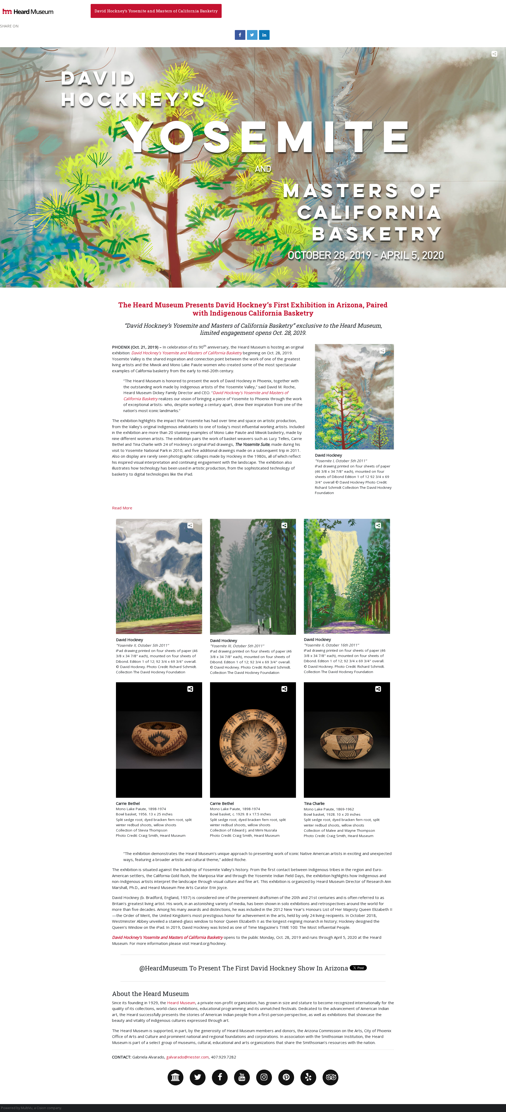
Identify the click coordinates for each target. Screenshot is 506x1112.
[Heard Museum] (175, 1077)
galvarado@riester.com (187, 1057)
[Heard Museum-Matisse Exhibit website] (28, 10)
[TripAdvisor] (330, 1077)
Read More (122, 507)
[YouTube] (242, 1077)
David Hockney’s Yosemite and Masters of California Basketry (156, 10)
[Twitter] (198, 1077)
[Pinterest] (286, 1077)
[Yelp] (308, 1077)
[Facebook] (220, 1077)
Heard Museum (181, 1002)
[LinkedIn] (264, 35)
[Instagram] (264, 1077)
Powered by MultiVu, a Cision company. (31, 1108)
